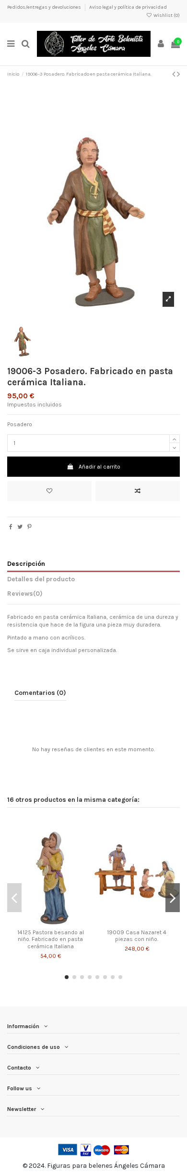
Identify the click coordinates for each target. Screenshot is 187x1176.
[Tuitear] (20, 526)
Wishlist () (166, 15)
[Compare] (50, 922)
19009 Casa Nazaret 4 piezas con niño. (136, 935)
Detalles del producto (41, 579)
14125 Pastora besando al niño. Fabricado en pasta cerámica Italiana (50, 939)
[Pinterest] (29, 526)
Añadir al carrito (99, 466)
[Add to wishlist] (49, 491)
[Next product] (178, 74)
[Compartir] (10, 526)
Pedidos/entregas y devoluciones (44, 7)
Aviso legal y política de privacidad (128, 7)
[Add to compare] (137, 491)
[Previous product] (174, 74)
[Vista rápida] (62, 922)
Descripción (26, 563)
